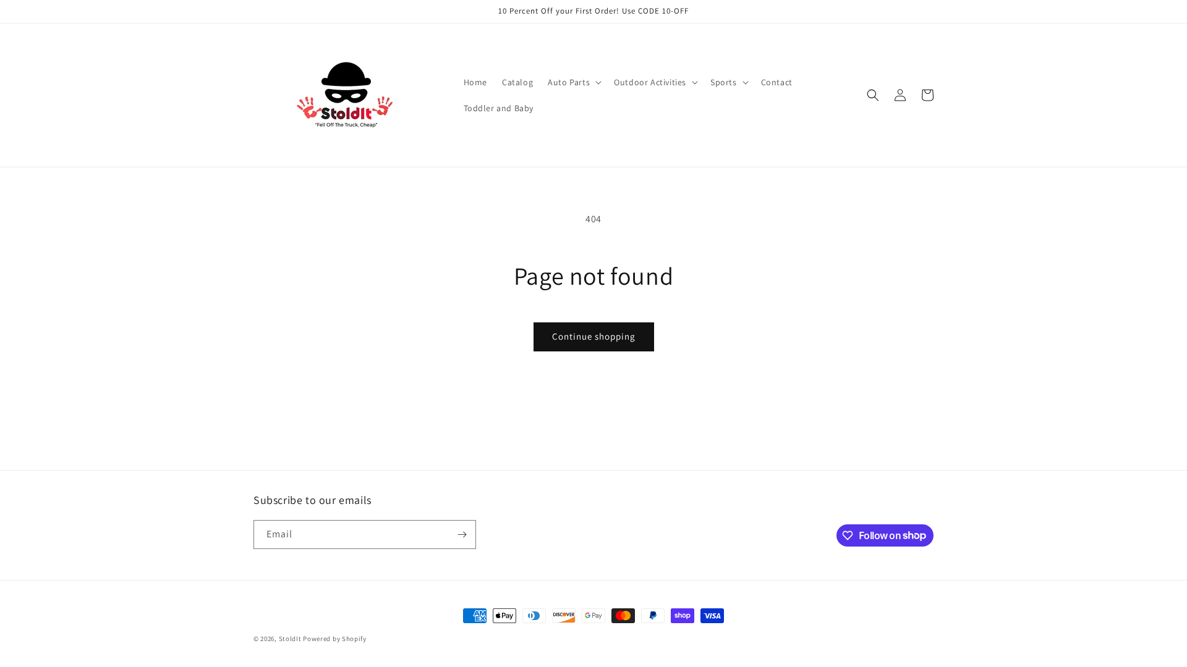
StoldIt (290, 638)
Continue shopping (594, 336)
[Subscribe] (461, 534)
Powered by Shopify (335, 638)
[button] (573, 82)
